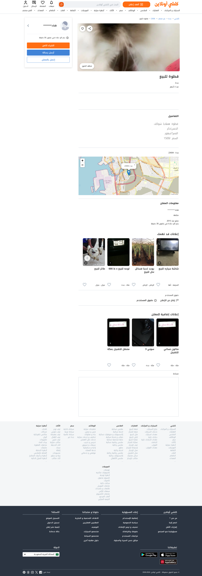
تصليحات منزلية (90, 429)
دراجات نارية (152, 437)
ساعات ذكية (105, 483)
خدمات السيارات (151, 432)
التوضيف (95, 527)
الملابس (143, 10)
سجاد (58, 447)
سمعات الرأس (104, 491)
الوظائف (131, 10)
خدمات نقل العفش (88, 439)
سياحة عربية (69, 432)
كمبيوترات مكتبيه (103, 472)
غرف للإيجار (133, 445)
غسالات (44, 432)
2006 (153, 18)
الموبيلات (84, 10)
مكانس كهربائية (40, 434)
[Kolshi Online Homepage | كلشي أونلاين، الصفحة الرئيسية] (164, 4)
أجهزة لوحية (105, 475)
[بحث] (61, 4)
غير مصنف (161, 18)
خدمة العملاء (90, 450)
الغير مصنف (27, 10)
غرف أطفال (55, 437)
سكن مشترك (132, 455)
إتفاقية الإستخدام (130, 518)
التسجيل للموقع (52, 518)
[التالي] (87, 258)
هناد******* (173, 210)
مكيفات (44, 447)
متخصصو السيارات (91, 531)
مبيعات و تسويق (89, 445)
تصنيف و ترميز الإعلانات (128, 527)
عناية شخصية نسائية (115, 439)
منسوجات (56, 453)
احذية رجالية (118, 450)
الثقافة (73, 10)
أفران (45, 437)
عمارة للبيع (133, 439)
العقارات (155, 10)
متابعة (176, 215)
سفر (121, 10)
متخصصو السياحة (91, 536)
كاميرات (107, 480)
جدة (169, 18)
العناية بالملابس (40, 453)
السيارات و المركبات (172, 10)
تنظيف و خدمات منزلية (86, 437)
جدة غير (71, 437)
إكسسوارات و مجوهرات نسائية (111, 434)
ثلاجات (44, 429)
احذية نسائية (118, 432)
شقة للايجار (133, 432)
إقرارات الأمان (171, 527)
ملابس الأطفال (117, 458)
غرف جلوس (55, 432)
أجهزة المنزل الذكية (39, 458)
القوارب (154, 445)
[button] (129, 173)
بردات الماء (43, 442)
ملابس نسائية (117, 429)
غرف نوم (56, 429)
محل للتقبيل (133, 453)
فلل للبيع (134, 434)
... (175, 461)
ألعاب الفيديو (104, 496)
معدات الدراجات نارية (149, 439)
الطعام (52, 10)
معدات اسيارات (151, 434)
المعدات (40, 10)
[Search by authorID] (65, 25)
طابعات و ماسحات (102, 488)
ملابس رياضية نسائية (114, 442)
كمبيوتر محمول (104, 478)
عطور (121, 447)
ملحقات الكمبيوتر (103, 494)
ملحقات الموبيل (103, 486)
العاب (62, 10)
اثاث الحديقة (55, 445)
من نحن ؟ (173, 518)
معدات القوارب (151, 447)
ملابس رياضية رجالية (115, 453)
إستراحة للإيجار (132, 447)
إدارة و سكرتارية (89, 447)
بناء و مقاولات (90, 434)
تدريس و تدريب (90, 442)
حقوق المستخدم (145, 300)
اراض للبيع (133, 437)
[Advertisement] (129, 102)
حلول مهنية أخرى (91, 540)
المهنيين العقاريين (91, 522)
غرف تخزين (56, 439)
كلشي (176, 18)
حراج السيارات (152, 429)
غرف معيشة (55, 434)
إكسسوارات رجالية (116, 455)
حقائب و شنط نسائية (114, 437)
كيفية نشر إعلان (52, 527)
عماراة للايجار (133, 442)
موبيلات (107, 470)
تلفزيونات (43, 439)
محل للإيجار (133, 450)
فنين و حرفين (90, 432)
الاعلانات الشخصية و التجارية (87, 518)
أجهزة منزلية (99, 10)
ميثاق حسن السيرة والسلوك (126, 540)
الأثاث (112, 10)
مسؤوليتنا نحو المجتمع (167, 531)
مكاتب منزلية (55, 442)
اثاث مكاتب (56, 458)
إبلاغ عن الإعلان (167, 300)
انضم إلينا (173, 522)
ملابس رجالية (117, 445)
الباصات (154, 442)
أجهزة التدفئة (41, 450)
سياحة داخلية (68, 429)
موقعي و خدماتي (88, 453)
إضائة (58, 450)
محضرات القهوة (40, 445)
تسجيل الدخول (53, 522)
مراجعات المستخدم (130, 536)
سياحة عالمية (68, 434)
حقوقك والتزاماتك (130, 531)
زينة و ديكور (55, 455)
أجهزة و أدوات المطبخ (38, 455)
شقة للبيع (133, 429)
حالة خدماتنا (54, 531)
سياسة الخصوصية (130, 522)
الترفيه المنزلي (104, 499)
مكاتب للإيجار (132, 458)
